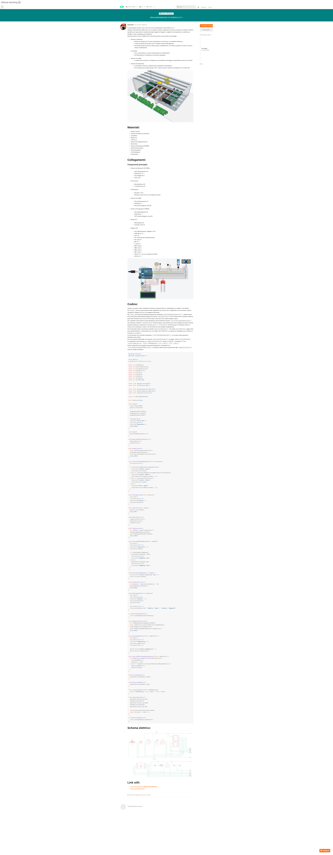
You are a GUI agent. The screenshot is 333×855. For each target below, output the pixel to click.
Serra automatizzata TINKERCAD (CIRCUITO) (144, 786)
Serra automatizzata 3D (137, 788)
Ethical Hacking (9, 2)
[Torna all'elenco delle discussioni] (2, 6)
